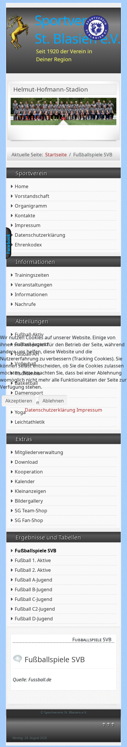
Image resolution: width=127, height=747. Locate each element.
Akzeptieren (18, 400)
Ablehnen (53, 400)
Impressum (89, 410)
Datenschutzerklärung (50, 410)
